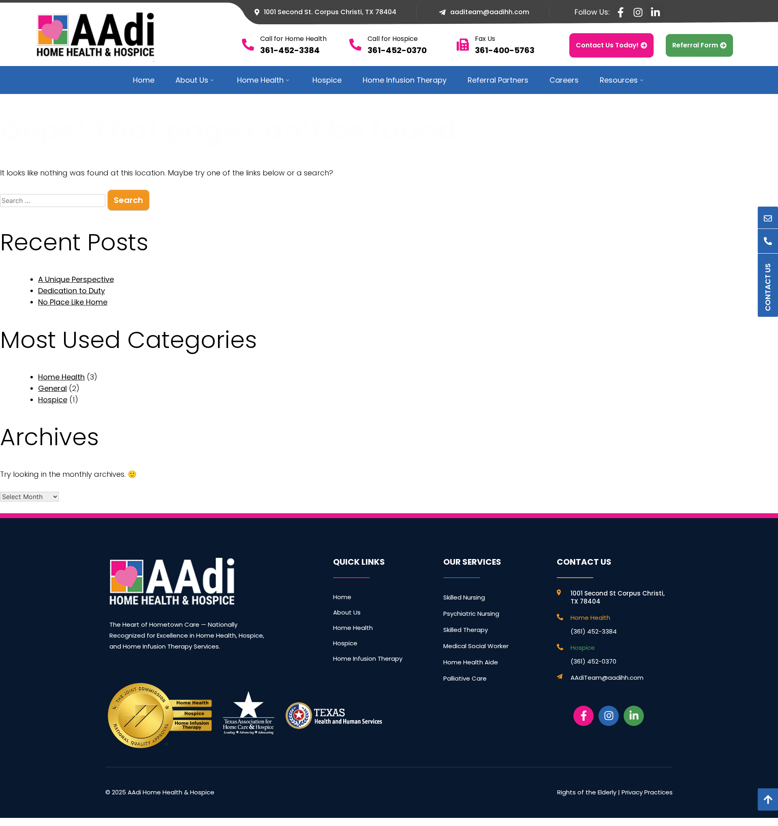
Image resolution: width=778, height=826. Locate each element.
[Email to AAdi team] (560, 676)
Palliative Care (465, 678)
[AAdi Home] (171, 581)
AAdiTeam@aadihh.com (607, 677)
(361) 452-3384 (594, 631)
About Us (191, 80)
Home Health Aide (470, 662)
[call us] (768, 241)
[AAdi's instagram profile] (608, 716)
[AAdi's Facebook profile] (583, 716)
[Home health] (560, 617)
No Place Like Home (72, 302)
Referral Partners (498, 80)
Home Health (260, 80)
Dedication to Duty (71, 291)
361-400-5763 (504, 50)
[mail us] (768, 219)
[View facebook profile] (620, 12)
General (52, 388)
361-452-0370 (397, 50)
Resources (619, 80)
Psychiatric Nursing (471, 613)
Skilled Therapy (465, 629)
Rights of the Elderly (586, 792)
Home (143, 80)
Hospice (327, 80)
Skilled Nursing (464, 597)
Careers (564, 80)
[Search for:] (53, 200)
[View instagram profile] (638, 12)
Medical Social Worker (476, 646)
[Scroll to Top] (768, 799)
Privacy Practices (647, 792)
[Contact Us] (768, 263)
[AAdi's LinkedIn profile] (634, 716)
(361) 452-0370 (593, 661)
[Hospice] (560, 647)
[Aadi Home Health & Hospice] (106, 37)
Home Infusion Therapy (405, 80)
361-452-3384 (290, 50)
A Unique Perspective (76, 279)
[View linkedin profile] (655, 12)
